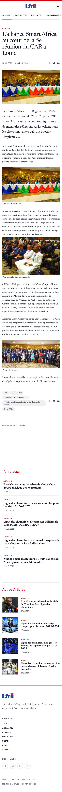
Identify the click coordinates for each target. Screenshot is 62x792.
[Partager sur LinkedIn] (58, 63)
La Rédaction (22, 63)
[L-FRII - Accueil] (31, 6)
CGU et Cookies (29, 784)
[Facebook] (5, 766)
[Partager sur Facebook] (49, 63)
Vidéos (5, 750)
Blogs (5, 745)
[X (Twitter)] (20, 766)
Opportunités (53, 15)
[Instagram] (28, 766)
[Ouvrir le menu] (5, 6)
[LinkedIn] (13, 766)
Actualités (21, 15)
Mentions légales (10, 784)
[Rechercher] (57, 6)
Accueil (6, 15)
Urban (5, 741)
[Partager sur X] (54, 63)
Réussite (36, 15)
